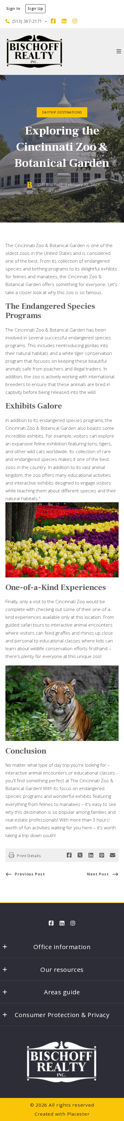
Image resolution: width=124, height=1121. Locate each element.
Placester (78, 1114)
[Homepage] (34, 51)
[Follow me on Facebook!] (53, 21)
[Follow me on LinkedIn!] (64, 21)
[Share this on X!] (80, 855)
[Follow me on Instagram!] (75, 21)
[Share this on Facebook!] (69, 855)
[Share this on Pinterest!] (101, 855)
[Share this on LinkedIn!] (91, 855)
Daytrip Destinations (62, 112)
